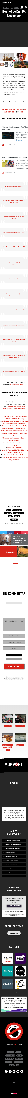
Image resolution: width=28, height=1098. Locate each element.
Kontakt (19, 1055)
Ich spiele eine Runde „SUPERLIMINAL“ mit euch (14, 232)
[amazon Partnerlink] (7, 958)
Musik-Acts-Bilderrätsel (14, 278)
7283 (16, 1044)
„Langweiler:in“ (12, 900)
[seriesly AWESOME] (20, 958)
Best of (17, 516)
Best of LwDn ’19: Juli (16, 603)
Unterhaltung (18, 513)
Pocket (24, 533)
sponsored (19, 1058)
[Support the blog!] (14, 765)
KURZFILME (20, 731)
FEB (6, 109)
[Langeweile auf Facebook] (6, 1071)
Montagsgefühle (7, 408)
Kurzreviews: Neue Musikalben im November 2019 (14, 246)
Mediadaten (9, 1058)
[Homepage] (11, 2)
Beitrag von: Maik (14, 506)
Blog (8, 510)
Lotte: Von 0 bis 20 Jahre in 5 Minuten (15, 455)
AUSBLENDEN (16, 563)
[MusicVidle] (7, 971)
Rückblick (14, 519)
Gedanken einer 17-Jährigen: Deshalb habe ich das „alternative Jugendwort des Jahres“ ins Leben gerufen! (14, 262)
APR (14, 109)
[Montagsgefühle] (8, 720)
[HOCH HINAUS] (14, 1082)
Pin (17, 533)
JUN (21, 109)
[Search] (26, 7)
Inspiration (17, 510)
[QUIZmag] (20, 971)
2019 (10, 516)
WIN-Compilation (19, 408)
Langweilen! (14, 933)
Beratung (9, 1062)
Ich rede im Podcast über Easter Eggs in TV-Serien (14, 371)
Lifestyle (8, 513)
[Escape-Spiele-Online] (20, 984)
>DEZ (21, 112)
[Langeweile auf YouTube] (18, 1071)
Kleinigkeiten (21, 406)
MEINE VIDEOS (7, 731)
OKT (13, 112)
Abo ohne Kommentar (14, 659)
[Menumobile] (22, 7)
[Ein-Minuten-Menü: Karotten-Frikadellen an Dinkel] (8, 742)
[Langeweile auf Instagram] (14, 1071)
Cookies (11, 1065)
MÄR (10, 109)
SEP (9, 112)
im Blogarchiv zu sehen (16, 384)
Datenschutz (18, 1062)
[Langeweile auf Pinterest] (22, 1071)
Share (10, 533)
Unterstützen (10, 1055)
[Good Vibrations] (20, 739)
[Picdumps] (7, 984)
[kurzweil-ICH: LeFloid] (20, 720)
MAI (18, 109)
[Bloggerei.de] (14, 1093)
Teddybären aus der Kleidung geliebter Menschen (14, 325)
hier (5, 678)
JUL (25, 109)
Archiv (18, 1052)
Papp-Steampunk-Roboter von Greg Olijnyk (14, 186)
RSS (18, 1065)
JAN (3, 109)
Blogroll (11, 1052)
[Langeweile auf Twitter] (10, 1071)
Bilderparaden (11, 406)
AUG (5, 112)
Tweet (3, 533)
